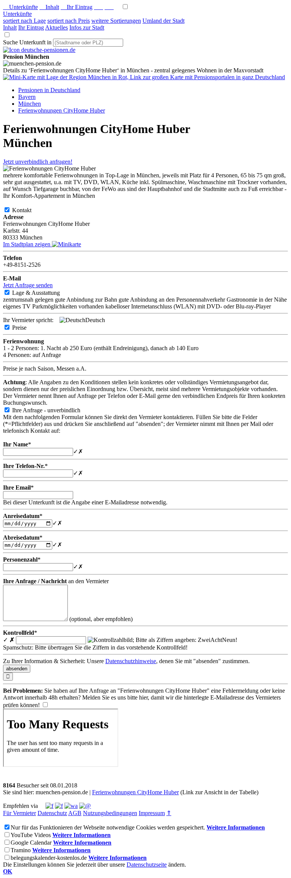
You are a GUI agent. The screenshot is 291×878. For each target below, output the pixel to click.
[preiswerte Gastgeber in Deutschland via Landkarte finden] (144, 77)
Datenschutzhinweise (130, 661)
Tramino (21, 850)
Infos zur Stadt (86, 27)
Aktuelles (56, 27)
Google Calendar (31, 842)
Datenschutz (52, 813)
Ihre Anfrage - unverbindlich (52, 410)
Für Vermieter (19, 813)
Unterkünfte (20, 7)
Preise (25, 327)
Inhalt (49, 7)
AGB (74, 813)
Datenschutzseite (147, 864)
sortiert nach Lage (24, 20)
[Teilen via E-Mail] (85, 806)
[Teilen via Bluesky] (59, 806)
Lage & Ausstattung (42, 293)
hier (143, 697)
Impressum (152, 813)
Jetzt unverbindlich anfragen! (37, 161)
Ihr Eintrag (76, 7)
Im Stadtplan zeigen (27, 244)
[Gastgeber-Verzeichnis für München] (39, 50)
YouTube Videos (31, 835)
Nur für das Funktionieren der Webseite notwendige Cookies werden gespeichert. (108, 827)
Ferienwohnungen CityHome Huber (135, 792)
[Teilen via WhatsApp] (71, 806)
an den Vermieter (56, 581)
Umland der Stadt (163, 20)
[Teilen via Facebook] (49, 806)
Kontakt (28, 210)
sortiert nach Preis (68, 20)
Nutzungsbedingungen (110, 813)
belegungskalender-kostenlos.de (49, 858)
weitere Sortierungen (116, 20)
